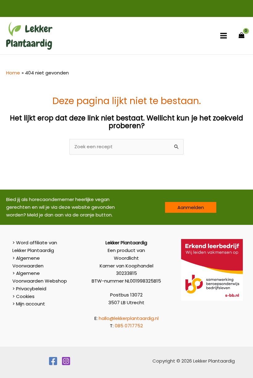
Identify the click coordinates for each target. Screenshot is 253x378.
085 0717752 (129, 325)
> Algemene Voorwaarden (28, 262)
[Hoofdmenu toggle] (223, 35)
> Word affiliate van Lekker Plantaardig (34, 246)
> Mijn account (28, 303)
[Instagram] (66, 361)
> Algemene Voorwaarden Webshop (39, 277)
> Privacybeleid (29, 288)
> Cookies (23, 296)
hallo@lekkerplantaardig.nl (129, 318)
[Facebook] (53, 361)
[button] (190, 207)
